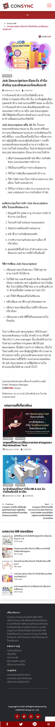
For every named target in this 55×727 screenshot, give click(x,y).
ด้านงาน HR (12, 657)
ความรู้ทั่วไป (8, 438)
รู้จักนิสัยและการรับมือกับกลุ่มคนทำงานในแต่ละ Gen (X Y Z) (33, 537)
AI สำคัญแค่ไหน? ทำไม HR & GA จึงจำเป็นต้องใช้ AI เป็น (24, 490)
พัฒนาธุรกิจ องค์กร (16, 661)
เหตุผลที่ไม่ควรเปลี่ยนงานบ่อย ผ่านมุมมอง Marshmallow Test (27, 443)
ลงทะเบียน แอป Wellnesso (19, 678)
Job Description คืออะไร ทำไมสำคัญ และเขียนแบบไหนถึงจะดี (33, 575)
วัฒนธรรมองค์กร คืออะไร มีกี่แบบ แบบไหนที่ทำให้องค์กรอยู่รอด (32, 550)
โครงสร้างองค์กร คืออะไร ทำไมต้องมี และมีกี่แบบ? (32, 562)
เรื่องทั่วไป (11, 654)
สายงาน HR (7, 75)
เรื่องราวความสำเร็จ (16, 664)
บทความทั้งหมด (14, 650)
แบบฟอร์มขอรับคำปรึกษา (19, 674)
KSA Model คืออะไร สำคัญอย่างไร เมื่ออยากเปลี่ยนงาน (32, 588)
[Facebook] (7, 724)
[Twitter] (21, 724)
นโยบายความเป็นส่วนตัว (18, 681)
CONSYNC (28, 90)
